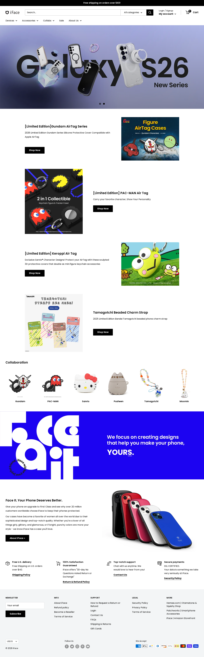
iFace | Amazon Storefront (181, 602)
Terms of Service (63, 600)
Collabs (47, 20)
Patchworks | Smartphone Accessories (181, 596)
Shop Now (34, 134)
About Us (74, 20)
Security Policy (140, 587)
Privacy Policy (139, 591)
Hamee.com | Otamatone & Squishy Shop (182, 589)
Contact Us (96, 599)
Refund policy (61, 591)
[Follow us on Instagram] (77, 631)
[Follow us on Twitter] (72, 631)
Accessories (28, 20)
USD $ (9, 626)
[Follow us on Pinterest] (83, 631)
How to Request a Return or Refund (105, 589)
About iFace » (17, 522)
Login (93, 595)
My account (166, 14)
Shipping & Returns (100, 608)
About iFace (60, 587)
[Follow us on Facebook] (67, 631)
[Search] (149, 12)
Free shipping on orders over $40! (102, 2)
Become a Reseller (64, 596)
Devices (10, 20)
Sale (61, 20)
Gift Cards (96, 613)
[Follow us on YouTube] (88, 631)
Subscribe (15, 598)
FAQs (93, 604)
